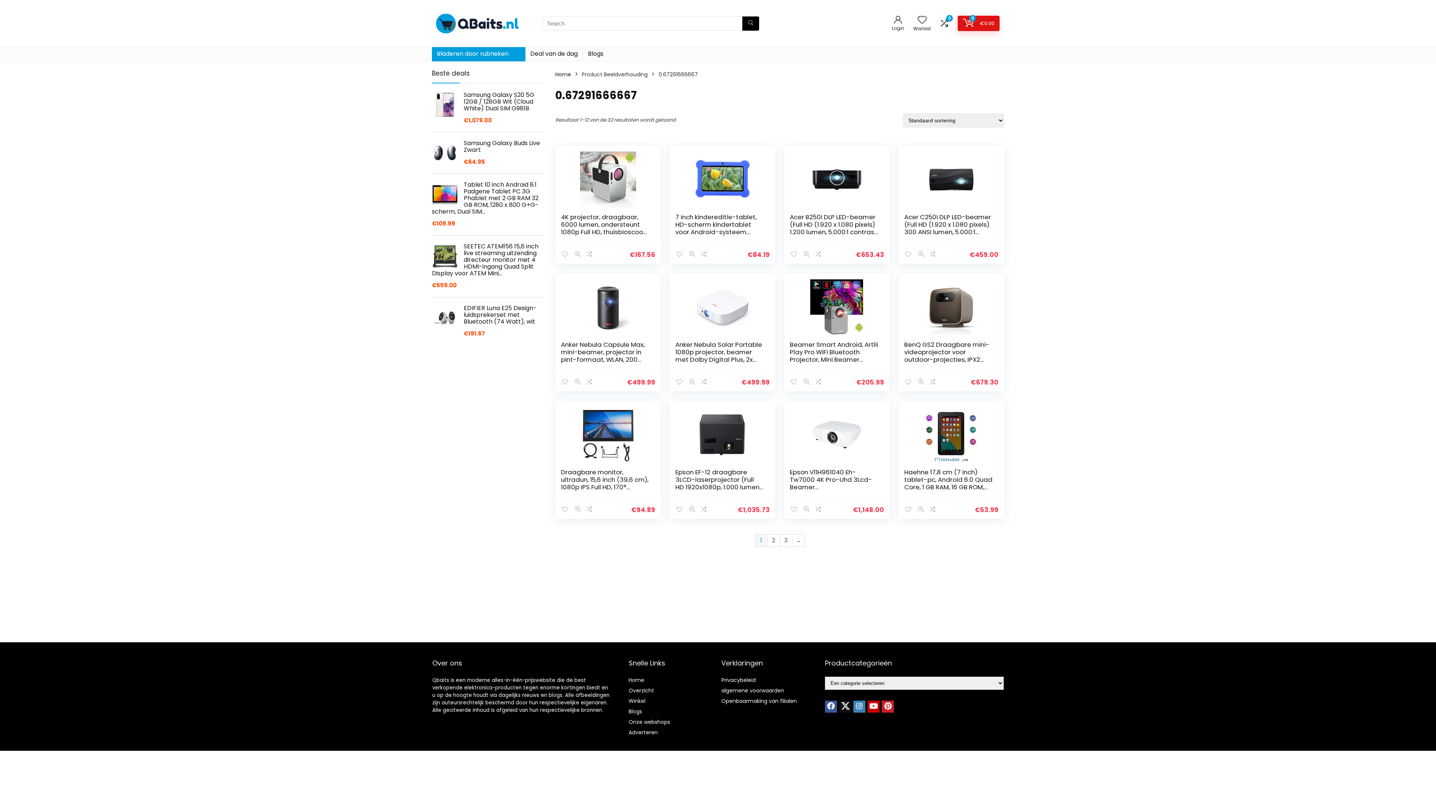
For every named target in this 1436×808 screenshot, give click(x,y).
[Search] (750, 23)
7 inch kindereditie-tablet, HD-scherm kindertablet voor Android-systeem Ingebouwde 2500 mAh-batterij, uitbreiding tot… (716, 231)
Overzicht (641, 690)
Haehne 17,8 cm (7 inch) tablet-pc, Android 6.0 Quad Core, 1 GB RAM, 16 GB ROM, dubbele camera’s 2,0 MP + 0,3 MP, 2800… (948, 487)
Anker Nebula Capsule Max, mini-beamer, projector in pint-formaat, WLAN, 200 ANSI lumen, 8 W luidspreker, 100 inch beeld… (604, 359)
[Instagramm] (859, 707)
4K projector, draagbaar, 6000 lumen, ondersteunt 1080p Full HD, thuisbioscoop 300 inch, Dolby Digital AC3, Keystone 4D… (604, 231)
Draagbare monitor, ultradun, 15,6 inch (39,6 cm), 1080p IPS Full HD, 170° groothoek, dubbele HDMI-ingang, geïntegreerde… (604, 487)
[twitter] (845, 707)
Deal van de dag (554, 53)
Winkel (637, 701)
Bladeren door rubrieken (473, 53)
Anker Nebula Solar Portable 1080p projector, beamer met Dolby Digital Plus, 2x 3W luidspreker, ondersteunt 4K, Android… (719, 359)
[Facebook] (831, 707)
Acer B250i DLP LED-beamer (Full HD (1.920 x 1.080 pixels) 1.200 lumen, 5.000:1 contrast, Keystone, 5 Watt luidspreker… (834, 231)
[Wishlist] (922, 20)
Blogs (596, 53)
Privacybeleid (738, 680)
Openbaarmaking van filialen (759, 701)
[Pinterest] (888, 707)
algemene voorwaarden (752, 690)
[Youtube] (874, 707)
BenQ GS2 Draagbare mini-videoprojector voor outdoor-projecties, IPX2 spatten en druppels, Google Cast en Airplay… (946, 359)
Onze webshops (649, 722)
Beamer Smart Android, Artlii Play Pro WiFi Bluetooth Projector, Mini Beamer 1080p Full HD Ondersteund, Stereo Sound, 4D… (834, 359)
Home (563, 74)
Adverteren (643, 732)
